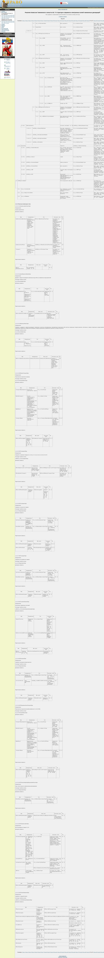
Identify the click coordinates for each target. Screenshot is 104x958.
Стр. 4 (33, 20)
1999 (7, 17)
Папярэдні (60, 957)
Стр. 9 (48, 20)
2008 (13, 15)
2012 (5, 15)
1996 (13, 17)
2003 (11, 16)
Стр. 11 (55, 20)
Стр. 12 (59, 20)
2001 (2, 17)
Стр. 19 (84, 20)
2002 (13, 16)
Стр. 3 (30, 20)
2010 (9, 15)
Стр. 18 (80, 20)
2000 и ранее (6, 23)
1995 (2, 18)
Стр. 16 (73, 20)
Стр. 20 (88, 20)
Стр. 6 (39, 20)
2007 (2, 16)
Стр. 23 (98, 20)
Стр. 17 (77, 20)
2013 (2, 15)
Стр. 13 (62, 20)
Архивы (3, 24)
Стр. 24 (102, 20)
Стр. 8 (45, 20)
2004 (9, 16)
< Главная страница (63, 16)
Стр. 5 (36, 20)
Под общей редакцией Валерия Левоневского (96, 7)
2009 (11, 15)
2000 (5, 17)
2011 (7, 15)
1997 (11, 17)
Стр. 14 (66, 20)
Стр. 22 (95, 20)
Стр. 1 (23, 20)
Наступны (65, 957)
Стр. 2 (27, 20)
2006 (5, 16)
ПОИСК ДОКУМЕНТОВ (62, 9)
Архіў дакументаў (62, 956)
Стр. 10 (52, 20)
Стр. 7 (42, 20)
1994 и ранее (6, 18)
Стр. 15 (69, 20)
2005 (7, 16)
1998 (9, 17)
